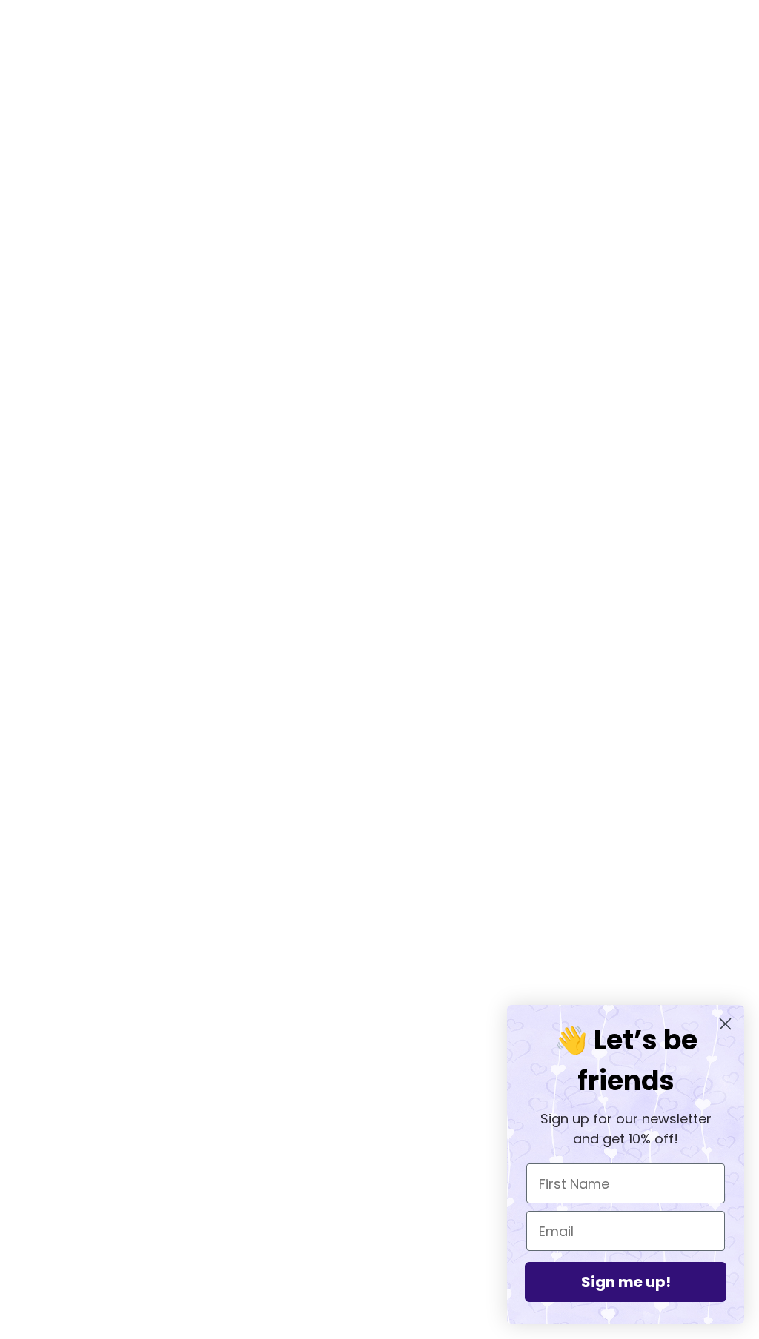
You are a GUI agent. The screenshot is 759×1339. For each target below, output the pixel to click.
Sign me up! (626, 1282)
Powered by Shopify (380, 1285)
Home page (340, 234)
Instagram (362, 1134)
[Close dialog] (725, 1024)
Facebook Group (379, 1116)
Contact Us (366, 1205)
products (505, 234)
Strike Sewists (373, 1152)
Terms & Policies (379, 1188)
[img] (53, 1167)
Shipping (359, 1170)
